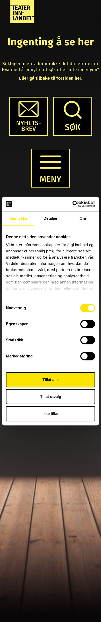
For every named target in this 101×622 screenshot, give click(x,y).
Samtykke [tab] (18, 218)
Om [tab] (83, 218)
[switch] (87, 324)
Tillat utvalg (50, 396)
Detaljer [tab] (51, 218)
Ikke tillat (50, 413)
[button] (72, 116)
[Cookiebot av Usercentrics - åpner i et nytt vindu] (72, 204)
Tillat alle (50, 379)
